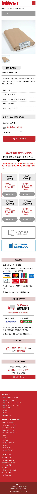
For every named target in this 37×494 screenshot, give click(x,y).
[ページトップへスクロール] (34, 491)
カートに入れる (21, 139)
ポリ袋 (9, 8)
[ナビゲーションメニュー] (34, 3)
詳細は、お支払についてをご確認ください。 (17, 292)
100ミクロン (16, 8)
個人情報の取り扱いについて (18, 486)
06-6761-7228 (20, 370)
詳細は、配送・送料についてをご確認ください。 (18, 334)
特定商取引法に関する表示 (18, 489)
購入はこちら (10, 194)
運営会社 (18, 484)
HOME (3, 8)
